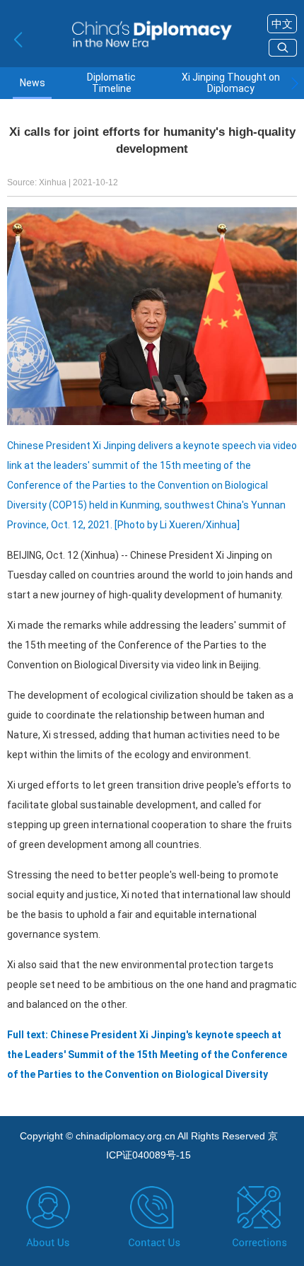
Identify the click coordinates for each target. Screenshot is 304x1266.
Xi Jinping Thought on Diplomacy (231, 82)
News (32, 83)
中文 (282, 24)
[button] (294, 83)
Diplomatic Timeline (111, 82)
